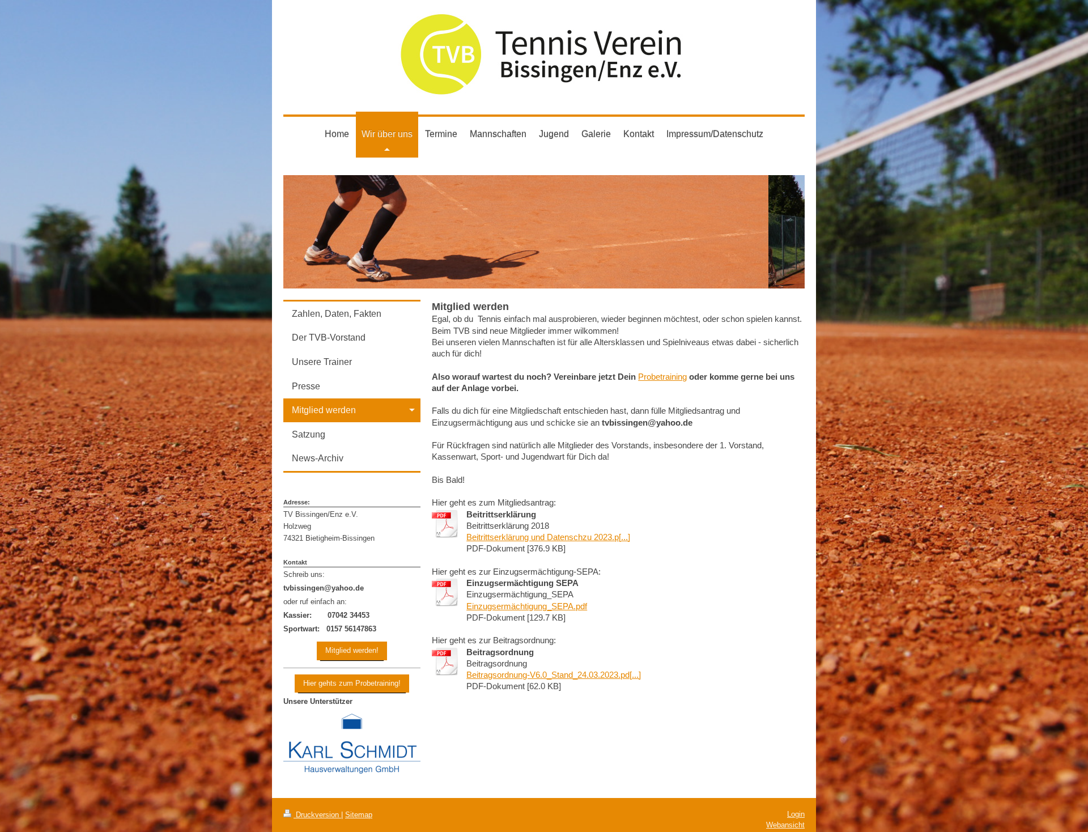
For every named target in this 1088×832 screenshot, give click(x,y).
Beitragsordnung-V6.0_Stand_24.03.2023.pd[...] (553, 675)
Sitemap (358, 814)
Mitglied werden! (352, 650)
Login (796, 814)
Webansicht (785, 825)
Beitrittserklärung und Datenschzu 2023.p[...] (548, 537)
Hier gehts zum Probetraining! (352, 683)
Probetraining (662, 376)
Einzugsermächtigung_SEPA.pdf (526, 606)
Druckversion (317, 814)
